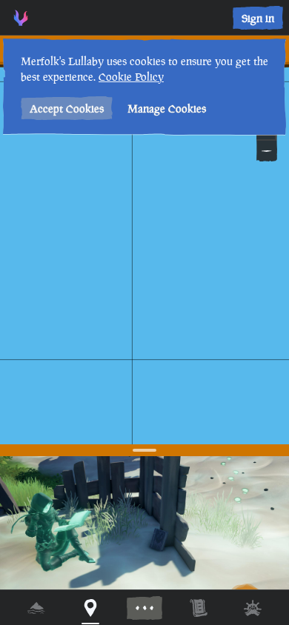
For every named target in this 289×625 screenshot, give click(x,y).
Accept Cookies (67, 108)
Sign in (258, 18)
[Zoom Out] (266, 151)
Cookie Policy (131, 76)
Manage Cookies (166, 108)
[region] (144, 312)
